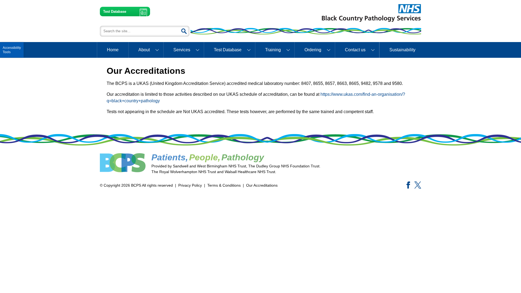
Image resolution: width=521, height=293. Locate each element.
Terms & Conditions (224, 185)
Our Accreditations (262, 185)
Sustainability (402, 49)
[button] (12, 50)
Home (113, 49)
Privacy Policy (190, 185)
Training (273, 49)
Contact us (355, 49)
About (144, 49)
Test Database (114, 11)
